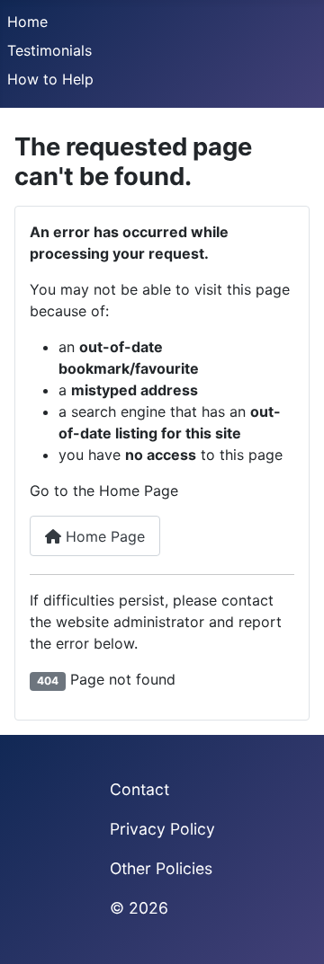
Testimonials (49, 50)
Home (27, 22)
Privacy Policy (162, 828)
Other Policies (161, 868)
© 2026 (139, 907)
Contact (139, 789)
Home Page (103, 536)
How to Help (50, 79)
